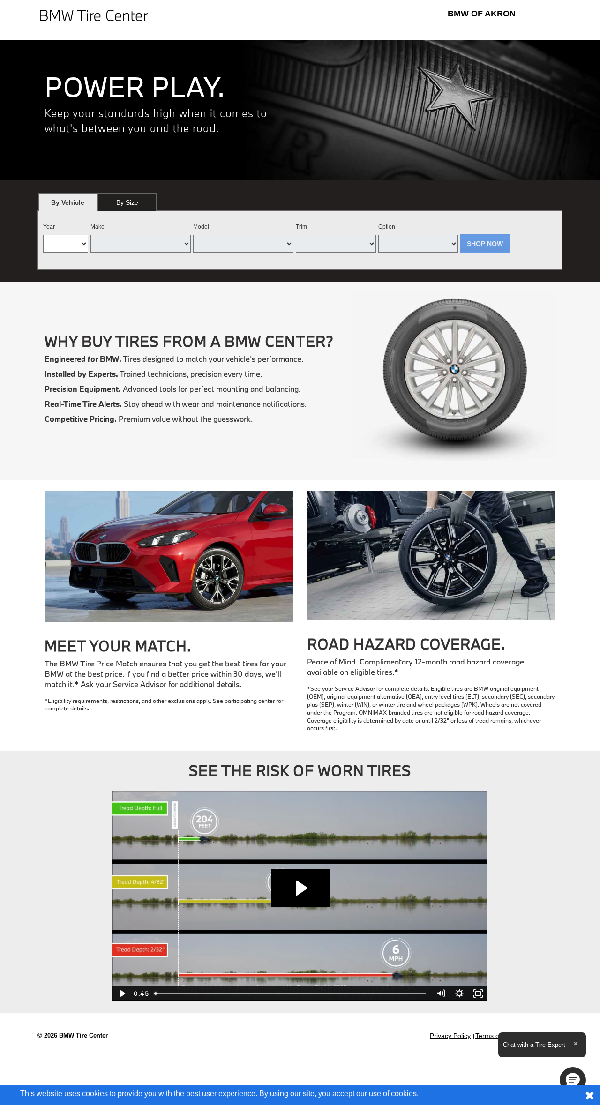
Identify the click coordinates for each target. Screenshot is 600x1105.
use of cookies (393, 1094)
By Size (127, 202)
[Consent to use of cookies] (589, 1095)
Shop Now (485, 243)
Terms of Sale (495, 1035)
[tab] (68, 202)
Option (386, 227)
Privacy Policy (450, 1035)
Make (97, 227)
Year (49, 227)
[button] (573, 1080)
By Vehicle (67, 202)
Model (201, 227)
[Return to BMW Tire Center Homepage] (94, 15)
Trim (301, 227)
